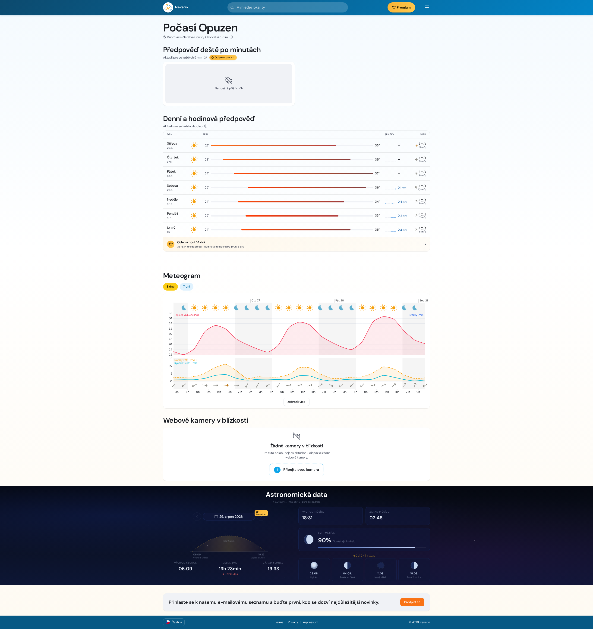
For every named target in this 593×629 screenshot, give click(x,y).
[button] (425, 7)
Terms (279, 622)
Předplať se (412, 602)
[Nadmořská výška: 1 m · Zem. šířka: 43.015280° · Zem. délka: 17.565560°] (231, 37)
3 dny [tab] (170, 286)
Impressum (310, 622)
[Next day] (261, 516)
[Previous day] (197, 516)
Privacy (293, 622)
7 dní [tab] (186, 286)
